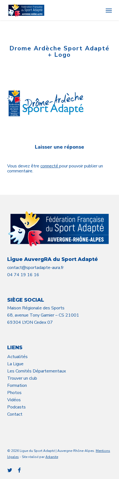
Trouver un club (22, 378)
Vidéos (14, 399)
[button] (109, 10)
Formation (17, 385)
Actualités (17, 356)
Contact (14, 414)
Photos (14, 392)
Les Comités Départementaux (36, 371)
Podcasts (16, 407)
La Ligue (15, 363)
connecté (49, 166)
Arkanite (51, 457)
